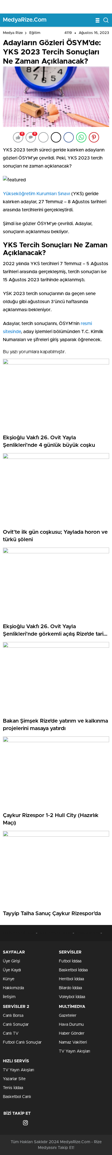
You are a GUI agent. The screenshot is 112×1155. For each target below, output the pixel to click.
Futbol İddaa (70, 961)
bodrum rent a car (19, 933)
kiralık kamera (87, 933)
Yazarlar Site (14, 1079)
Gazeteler (67, 1016)
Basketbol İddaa (73, 970)
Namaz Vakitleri (73, 1042)
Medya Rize (13, 33)
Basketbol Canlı (17, 1097)
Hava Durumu (71, 1025)
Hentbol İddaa (71, 979)
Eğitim (34, 33)
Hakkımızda (13, 988)
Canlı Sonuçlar (16, 1025)
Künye (8, 979)
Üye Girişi (11, 961)
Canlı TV (10, 1033)
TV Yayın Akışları (74, 1051)
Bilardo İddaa (70, 988)
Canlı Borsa (13, 1016)
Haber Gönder (71, 1033)
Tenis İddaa (13, 1088)
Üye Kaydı (12, 970)
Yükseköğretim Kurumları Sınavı (36, 193)
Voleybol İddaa (72, 997)
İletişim (9, 997)
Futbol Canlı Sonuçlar (22, 1042)
